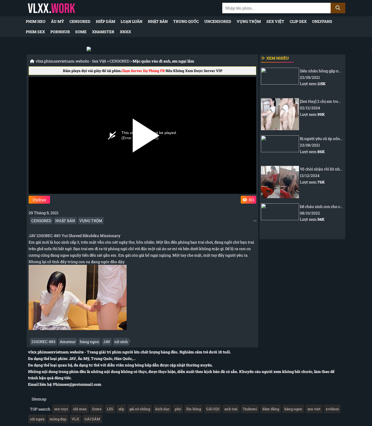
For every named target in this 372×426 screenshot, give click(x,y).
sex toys (61, 408)
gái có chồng (139, 408)
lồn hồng (193, 408)
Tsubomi (250, 408)
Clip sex (298, 21)
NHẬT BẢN (158, 21)
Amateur (68, 341)
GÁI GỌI (212, 408)
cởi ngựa (37, 418)
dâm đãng (270, 408)
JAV (106, 341)
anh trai (230, 408)
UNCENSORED (217, 21)
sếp (121, 408)
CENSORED (79, 21)
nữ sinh (121, 341)
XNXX (125, 31)
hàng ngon (89, 341)
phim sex (35, 31)
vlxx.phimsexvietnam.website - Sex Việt (71, 61)
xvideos (332, 408)
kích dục (162, 408)
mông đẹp (58, 418)
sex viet (314, 408)
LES (110, 408)
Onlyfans (322, 21)
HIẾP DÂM (105, 21)
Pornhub (60, 31)
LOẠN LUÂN (131, 21)
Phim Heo (35, 21)
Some (81, 31)
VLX (75, 418)
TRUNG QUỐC (186, 21)
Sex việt (275, 21)
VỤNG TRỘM (249, 21)
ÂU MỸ (57, 21)
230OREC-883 (43, 341)
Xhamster (103, 31)
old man (80, 408)
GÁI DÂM (92, 418)
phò (178, 408)
